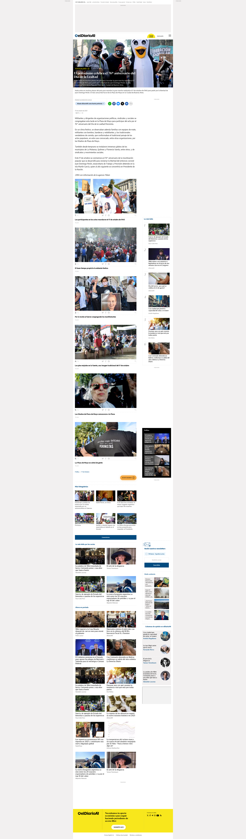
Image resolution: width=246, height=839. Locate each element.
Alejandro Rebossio (112, 603)
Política (77, 472)
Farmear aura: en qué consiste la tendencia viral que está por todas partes (120, 687)
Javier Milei (89, 2)
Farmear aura (129, 2)
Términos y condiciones (136, 835)
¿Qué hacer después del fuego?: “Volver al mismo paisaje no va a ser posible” (149, 604)
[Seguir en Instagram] (155, 815)
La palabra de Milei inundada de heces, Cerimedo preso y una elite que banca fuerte (88, 568)
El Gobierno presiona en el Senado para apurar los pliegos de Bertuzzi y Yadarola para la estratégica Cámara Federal (89, 660)
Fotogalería (81, 68)
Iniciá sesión (160, 36)
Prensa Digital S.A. (109, 835)
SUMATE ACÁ (118, 827)
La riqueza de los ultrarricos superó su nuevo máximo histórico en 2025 (121, 714)
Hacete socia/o (151, 36)
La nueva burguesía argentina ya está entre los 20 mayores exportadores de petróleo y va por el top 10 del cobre (121, 597)
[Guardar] (131, 103)
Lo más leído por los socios (85, 544)
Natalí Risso (78, 746)
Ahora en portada (81, 607)
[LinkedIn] (126, 103)
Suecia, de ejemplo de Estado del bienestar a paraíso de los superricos (89, 595)
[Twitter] (122, 103)
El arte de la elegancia (115, 566)
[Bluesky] (118, 103)
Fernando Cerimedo (105, 2)
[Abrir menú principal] (170, 35)
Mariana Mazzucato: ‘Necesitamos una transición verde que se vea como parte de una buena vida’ (149, 582)
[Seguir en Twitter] (148, 815)
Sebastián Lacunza (80, 572)
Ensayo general (121, 2)
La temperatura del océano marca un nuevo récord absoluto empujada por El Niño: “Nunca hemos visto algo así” (121, 742)
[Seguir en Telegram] (152, 815)
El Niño (134, 2)
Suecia (144, 2)
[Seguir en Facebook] (150, 815)
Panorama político (114, 2)
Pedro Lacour (79, 635)
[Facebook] (114, 103)
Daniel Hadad (139, 2)
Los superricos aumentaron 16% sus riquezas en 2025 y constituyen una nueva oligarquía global (89, 741)
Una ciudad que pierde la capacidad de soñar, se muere (158, 309)
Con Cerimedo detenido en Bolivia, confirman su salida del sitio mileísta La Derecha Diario (121, 659)
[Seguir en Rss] (161, 815)
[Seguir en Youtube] (158, 815)
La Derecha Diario (96, 2)
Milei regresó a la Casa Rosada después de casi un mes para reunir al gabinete (89, 631)
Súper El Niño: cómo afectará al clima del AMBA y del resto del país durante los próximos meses (149, 593)
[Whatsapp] (109, 103)
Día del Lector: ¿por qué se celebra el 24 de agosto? (157, 287)
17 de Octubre (85, 472)
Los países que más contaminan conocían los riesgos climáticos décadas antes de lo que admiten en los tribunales (149, 615)
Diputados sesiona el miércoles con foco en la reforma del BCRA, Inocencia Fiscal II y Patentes (120, 631)
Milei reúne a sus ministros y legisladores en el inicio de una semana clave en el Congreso (158, 263)
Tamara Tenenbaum (112, 568)
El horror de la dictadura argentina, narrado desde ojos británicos (149, 460)
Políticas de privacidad (122, 835)
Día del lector (149, 2)
